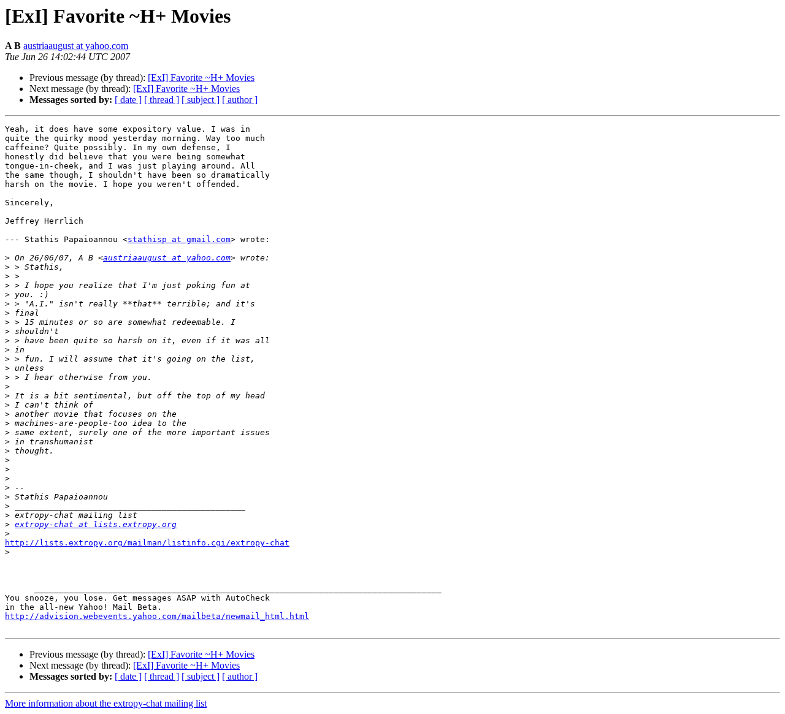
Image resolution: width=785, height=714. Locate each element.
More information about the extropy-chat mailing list (106, 703)
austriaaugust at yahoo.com (75, 45)
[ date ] (128, 99)
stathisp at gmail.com (179, 239)
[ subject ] (201, 99)
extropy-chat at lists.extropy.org (96, 524)
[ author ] (240, 99)
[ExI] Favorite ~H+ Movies (201, 77)
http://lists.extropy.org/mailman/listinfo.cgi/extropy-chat (147, 542)
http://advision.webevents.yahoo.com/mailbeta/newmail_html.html (157, 616)
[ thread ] (161, 99)
